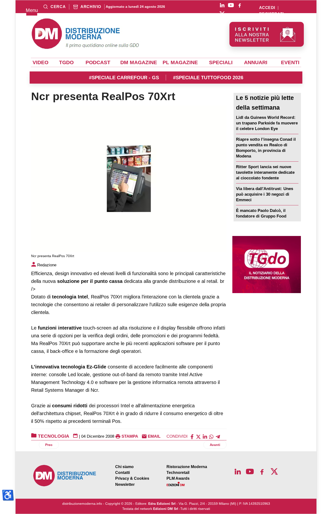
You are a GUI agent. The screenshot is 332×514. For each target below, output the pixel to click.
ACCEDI (267, 8)
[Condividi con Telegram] (217, 436)
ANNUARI (255, 62)
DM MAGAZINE (138, 62)
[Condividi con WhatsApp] (211, 436)
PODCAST (98, 62)
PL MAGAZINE (180, 62)
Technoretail (177, 472)
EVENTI (290, 62)
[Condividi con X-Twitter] (198, 436)
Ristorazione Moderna (186, 467)
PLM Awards (178, 478)
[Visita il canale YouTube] (231, 5)
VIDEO (40, 62)
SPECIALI (221, 62)
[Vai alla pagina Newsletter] (266, 34)
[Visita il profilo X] (222, 14)
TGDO (66, 62)
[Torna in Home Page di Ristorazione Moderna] (64, 475)
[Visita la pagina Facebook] (240, 5)
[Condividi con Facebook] (192, 436)
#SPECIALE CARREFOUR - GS (124, 77)
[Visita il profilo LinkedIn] (222, 5)
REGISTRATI (271, 14)
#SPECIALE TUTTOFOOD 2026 (208, 77)
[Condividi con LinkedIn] (204, 436)
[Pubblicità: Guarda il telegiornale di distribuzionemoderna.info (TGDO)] (266, 264)
